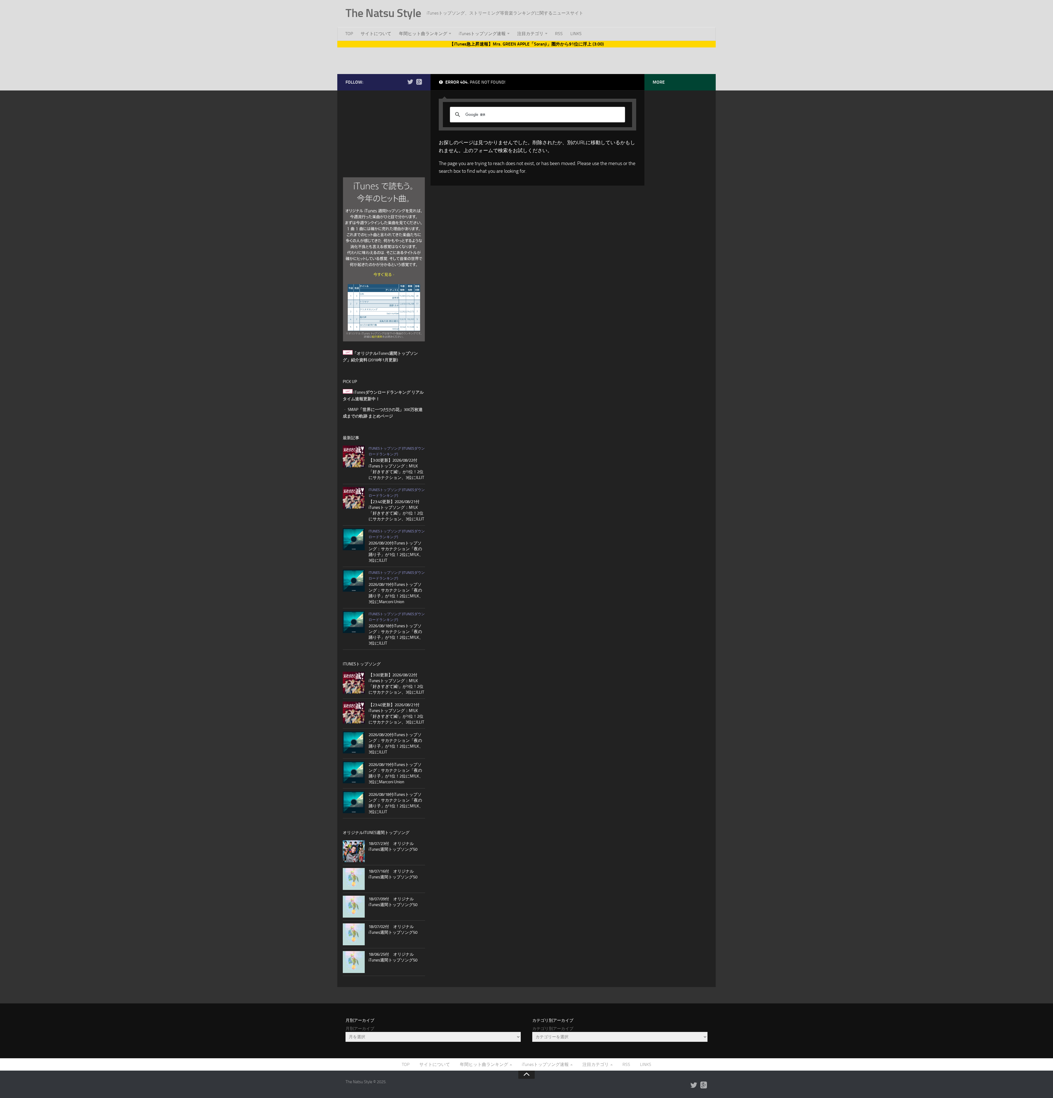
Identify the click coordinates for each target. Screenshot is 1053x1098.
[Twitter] (410, 82)
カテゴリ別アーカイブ (552, 1028)
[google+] (419, 82)
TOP (349, 33)
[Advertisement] (526, 59)
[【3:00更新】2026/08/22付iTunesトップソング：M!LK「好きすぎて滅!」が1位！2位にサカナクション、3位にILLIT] (354, 456)
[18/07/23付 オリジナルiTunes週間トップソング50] (354, 851)
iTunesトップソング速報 (482, 33)
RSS (559, 33)
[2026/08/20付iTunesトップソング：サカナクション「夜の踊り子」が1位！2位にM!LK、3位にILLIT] (354, 539)
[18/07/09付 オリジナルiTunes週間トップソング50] (354, 907)
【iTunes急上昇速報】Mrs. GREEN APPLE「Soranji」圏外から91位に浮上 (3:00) (526, 44)
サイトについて (376, 33)
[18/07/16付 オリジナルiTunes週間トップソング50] (354, 879)
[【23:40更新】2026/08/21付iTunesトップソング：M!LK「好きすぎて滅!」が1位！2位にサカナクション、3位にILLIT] (354, 498)
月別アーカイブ (360, 1028)
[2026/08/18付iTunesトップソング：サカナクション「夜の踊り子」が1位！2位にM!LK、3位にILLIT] (354, 622)
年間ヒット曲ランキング (423, 33)
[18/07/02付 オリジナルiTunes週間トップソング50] (354, 934)
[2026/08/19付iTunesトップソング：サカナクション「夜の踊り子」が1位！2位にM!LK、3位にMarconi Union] (354, 581)
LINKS (576, 33)
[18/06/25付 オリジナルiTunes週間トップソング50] (354, 962)
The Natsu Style (383, 13)
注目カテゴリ (530, 33)
